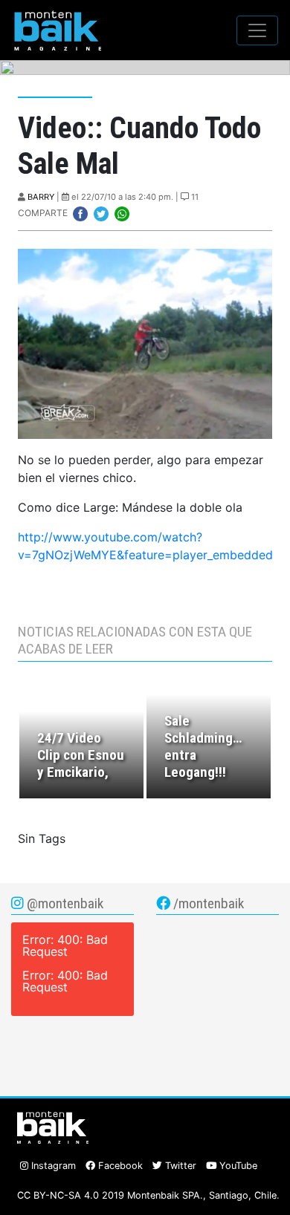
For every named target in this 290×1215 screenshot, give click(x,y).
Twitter (179, 1165)
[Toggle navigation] (257, 30)
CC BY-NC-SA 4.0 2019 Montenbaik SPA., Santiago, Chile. (148, 1195)
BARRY (41, 197)
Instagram (52, 1165)
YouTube (236, 1165)
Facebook (119, 1165)
